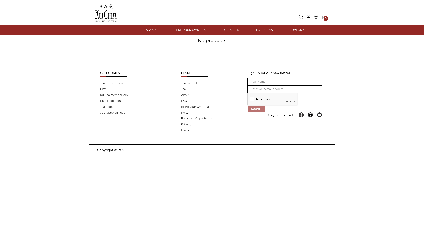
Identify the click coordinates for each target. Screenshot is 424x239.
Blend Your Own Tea (189, 30)
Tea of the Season (112, 83)
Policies (186, 130)
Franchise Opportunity (196, 118)
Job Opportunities (112, 112)
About (185, 95)
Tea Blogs (106, 106)
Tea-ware (150, 30)
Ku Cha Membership (114, 95)
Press (184, 112)
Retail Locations (111, 100)
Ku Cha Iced (230, 30)
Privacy (186, 124)
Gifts (103, 89)
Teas (123, 30)
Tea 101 (186, 89)
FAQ (184, 100)
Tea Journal (264, 30)
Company (297, 30)
